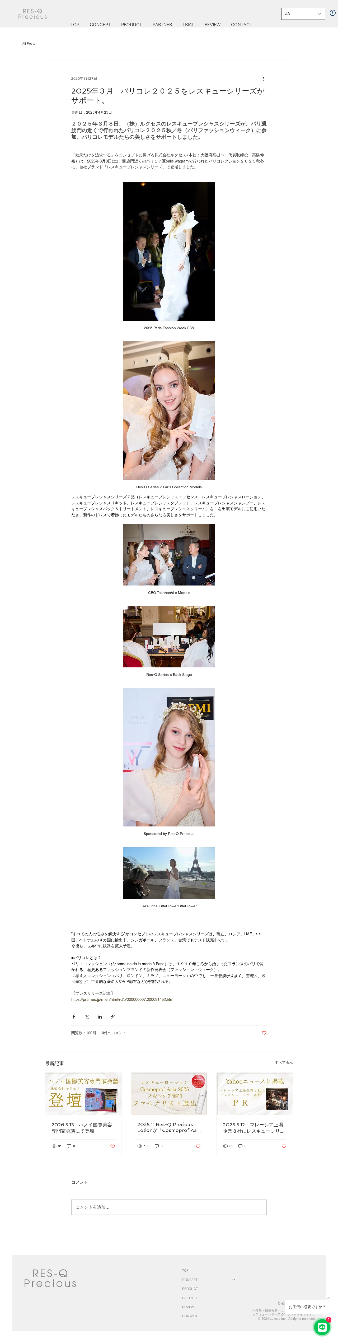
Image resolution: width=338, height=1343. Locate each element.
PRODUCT (190, 1288)
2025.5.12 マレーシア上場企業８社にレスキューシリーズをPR (254, 1128)
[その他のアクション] (263, 78)
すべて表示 (284, 1062)
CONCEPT (190, 1279)
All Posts (28, 43)
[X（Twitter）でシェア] (86, 1016)
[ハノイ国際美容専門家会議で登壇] (83, 1093)
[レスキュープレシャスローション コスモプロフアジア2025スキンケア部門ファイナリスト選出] (169, 1093)
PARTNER (189, 1297)
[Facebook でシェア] (73, 1016)
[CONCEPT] (234, 1279)
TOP (185, 1270)
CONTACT (190, 1315)
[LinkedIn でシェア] (99, 1016)
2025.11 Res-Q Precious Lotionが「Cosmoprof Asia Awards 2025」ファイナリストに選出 (168, 1127)
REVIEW (188, 1306)
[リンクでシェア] (112, 1016)
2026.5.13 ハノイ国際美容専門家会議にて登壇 (81, 1128)
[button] (100, 24)
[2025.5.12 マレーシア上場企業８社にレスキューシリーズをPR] (255, 1093)
